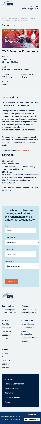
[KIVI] (9, 3)
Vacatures (6, 335)
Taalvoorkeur (10, 238)
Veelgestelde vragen (29, 337)
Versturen (11, 281)
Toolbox (8, 402)
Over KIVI (5, 324)
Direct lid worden (28, 324)
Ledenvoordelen (27, 327)
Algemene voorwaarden (14, 384)
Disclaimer (9, 393)
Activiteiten (6, 327)
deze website (23, 150)
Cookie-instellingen (12, 397)
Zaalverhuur (6, 331)
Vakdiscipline (10, 261)
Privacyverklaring (11, 388)
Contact (5, 338)
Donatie (24, 341)
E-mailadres (9, 249)
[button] (23, 7)
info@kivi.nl (31, 312)
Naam (7, 226)
